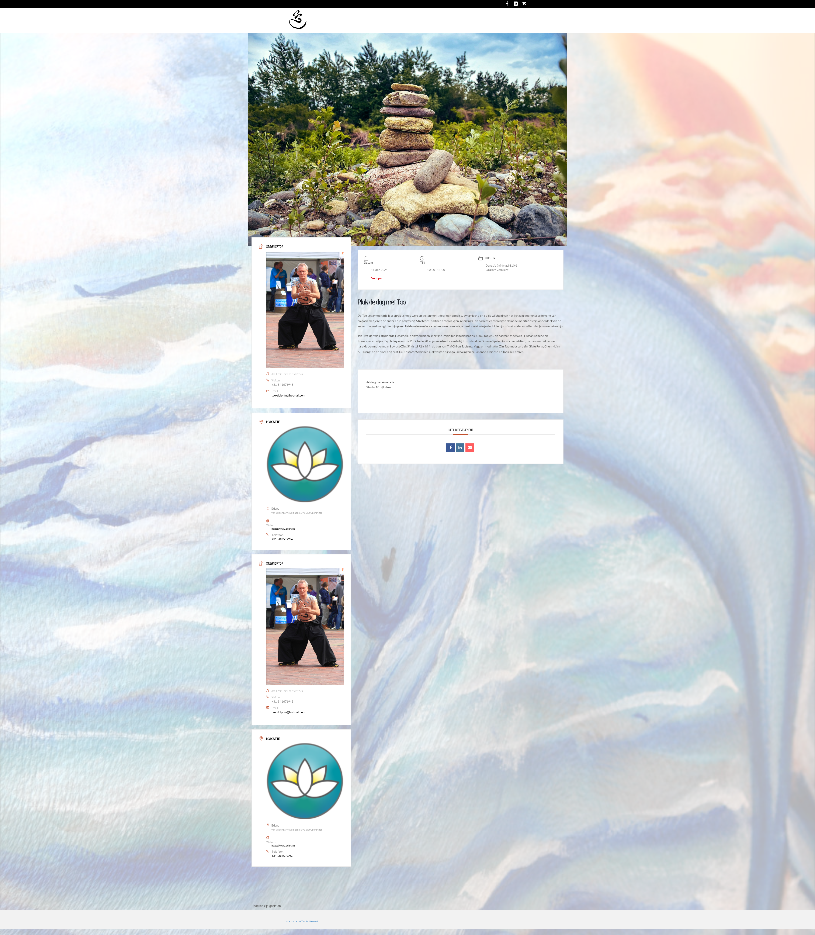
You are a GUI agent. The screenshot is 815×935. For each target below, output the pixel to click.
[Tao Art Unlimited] (325, 20)
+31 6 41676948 (282, 384)
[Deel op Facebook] (450, 447)
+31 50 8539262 (282, 539)
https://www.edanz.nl (283, 528)
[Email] (469, 447)
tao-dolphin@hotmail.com (288, 395)
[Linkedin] (460, 447)
